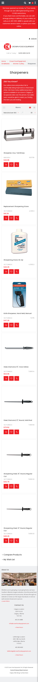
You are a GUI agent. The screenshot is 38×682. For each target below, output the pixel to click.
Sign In (33, 39)
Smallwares (6, 64)
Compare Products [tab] (13, 554)
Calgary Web (13, 673)
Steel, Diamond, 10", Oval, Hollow (16, 367)
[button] (11, 164)
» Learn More (6, 601)
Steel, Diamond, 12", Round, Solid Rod (18, 420)
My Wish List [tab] (9, 559)
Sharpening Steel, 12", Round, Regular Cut (18, 529)
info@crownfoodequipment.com (19, 623)
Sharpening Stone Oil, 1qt (13, 260)
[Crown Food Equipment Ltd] (19, 46)
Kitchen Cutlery (18, 64)
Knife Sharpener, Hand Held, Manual (18, 313)
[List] (34, 107)
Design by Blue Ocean (22, 673)
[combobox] (11, 112)
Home (4, 61)
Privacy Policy (18, 670)
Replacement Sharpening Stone (16, 206)
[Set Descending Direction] (22, 112)
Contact (25, 670)
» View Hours (19, 627)
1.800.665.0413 (24, 53)
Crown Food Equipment (17, 61)
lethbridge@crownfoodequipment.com (19, 651)
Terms (12, 670)
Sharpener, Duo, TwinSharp (14, 153)
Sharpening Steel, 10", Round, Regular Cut (18, 475)
